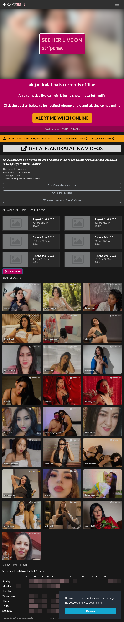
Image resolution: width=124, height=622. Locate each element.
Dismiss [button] (90, 611)
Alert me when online (62, 117)
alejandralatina (43, 84)
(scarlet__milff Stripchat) (100, 138)
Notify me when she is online (62, 185)
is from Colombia (32, 164)
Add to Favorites (63, 192)
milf (59, 159)
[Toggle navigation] (117, 4)
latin (44, 159)
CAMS (15, 4)
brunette (52, 159)
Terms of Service (55, 618)
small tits (97, 159)
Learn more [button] (95, 602)
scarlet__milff (95, 95)
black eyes (108, 159)
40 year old (35, 159)
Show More (14, 271)
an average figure (81, 159)
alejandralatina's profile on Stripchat (63, 200)
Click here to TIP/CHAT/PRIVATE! (63, 129)
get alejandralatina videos (65, 148)
